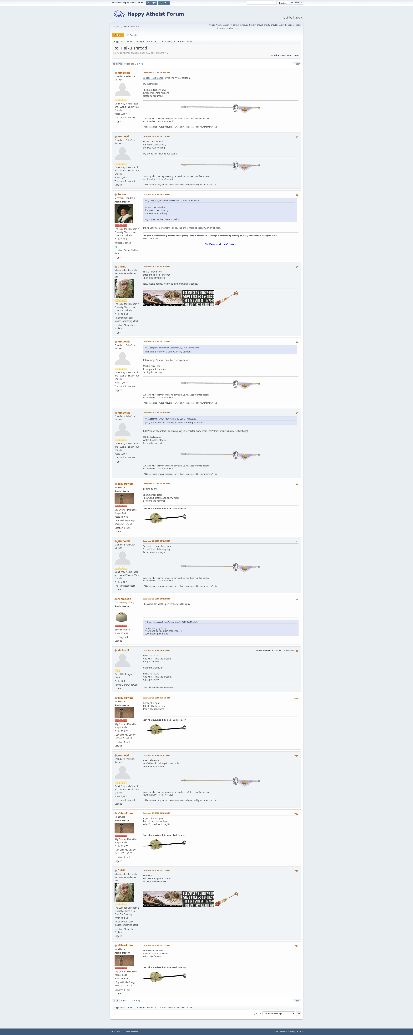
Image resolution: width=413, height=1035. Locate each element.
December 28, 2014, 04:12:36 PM (156, 541)
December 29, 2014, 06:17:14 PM (156, 870)
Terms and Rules (287, 1031)
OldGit (121, 266)
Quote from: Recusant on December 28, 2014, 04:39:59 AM (173, 347)
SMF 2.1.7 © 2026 (117, 1032)
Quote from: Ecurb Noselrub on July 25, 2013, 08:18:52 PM (172, 622)
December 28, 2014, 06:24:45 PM (156, 698)
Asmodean (124, 599)
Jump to (258, 1013)
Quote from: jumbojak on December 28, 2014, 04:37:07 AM (173, 200)
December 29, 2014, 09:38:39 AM (156, 813)
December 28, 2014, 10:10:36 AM (156, 266)
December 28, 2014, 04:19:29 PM (156, 599)
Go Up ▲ (299, 1031)
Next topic (294, 55)
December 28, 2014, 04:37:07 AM (156, 136)
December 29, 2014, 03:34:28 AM (156, 755)
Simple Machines (131, 1032)
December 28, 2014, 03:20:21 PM (156, 412)
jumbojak (123, 72)
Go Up (115, 1001)
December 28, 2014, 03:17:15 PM (156, 341)
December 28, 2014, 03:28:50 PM (156, 483)
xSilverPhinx (125, 483)
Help (276, 1031)
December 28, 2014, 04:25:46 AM (156, 72)
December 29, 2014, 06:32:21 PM (156, 945)
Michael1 (123, 650)
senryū (202, 227)
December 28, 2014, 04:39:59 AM (156, 194)
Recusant (123, 194)
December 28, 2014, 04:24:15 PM (156, 650)
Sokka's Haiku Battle (153, 77)
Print (297, 64)
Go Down (117, 64)
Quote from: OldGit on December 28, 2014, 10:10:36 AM (171, 418)
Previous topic (279, 55)
